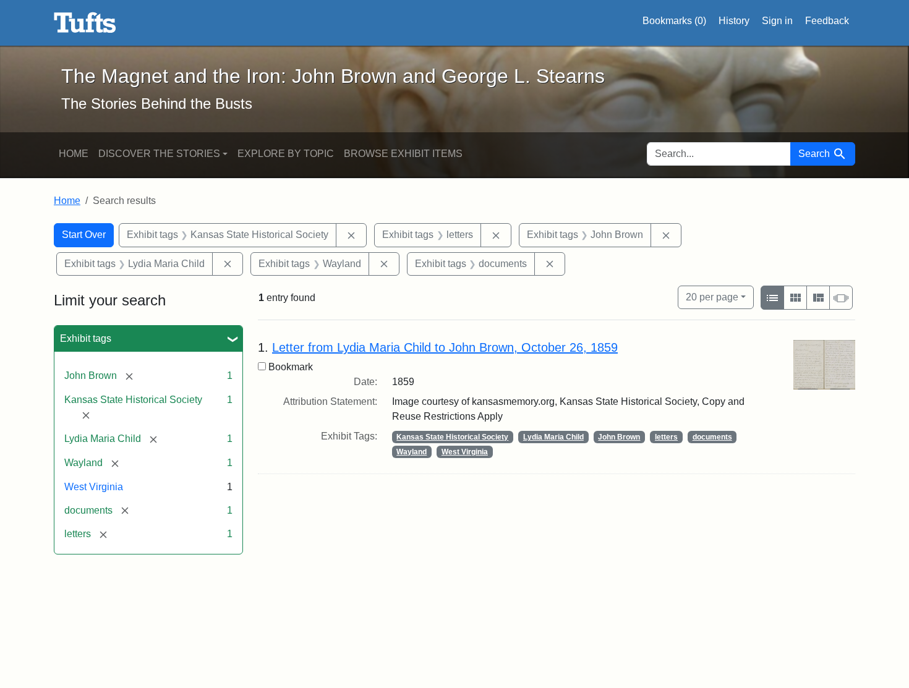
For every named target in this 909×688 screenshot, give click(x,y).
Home (73, 153)
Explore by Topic (285, 153)
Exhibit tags (85, 338)
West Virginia (93, 487)
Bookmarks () (674, 20)
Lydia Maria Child (553, 437)
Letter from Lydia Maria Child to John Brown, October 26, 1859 (445, 347)
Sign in (777, 20)
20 (712, 296)
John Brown (619, 437)
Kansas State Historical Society (452, 437)
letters (666, 437)
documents (712, 437)
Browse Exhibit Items (403, 153)
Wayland (411, 452)
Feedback (827, 20)
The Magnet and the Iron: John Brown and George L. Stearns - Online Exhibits (85, 23)
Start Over (84, 234)
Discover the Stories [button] (159, 153)
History (734, 20)
